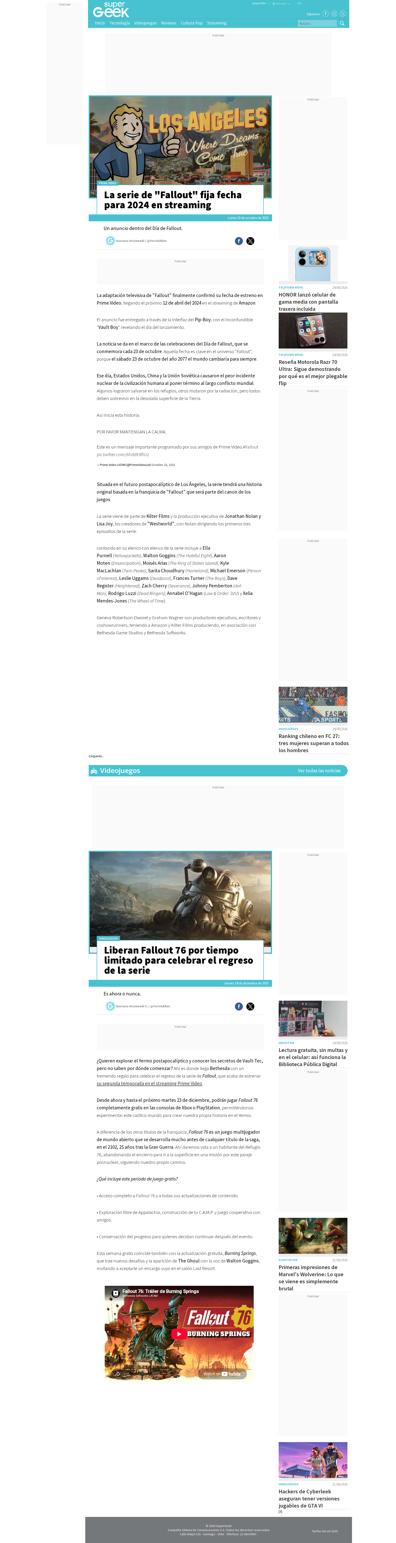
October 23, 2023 (163, 465)
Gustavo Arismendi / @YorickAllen (141, 241)
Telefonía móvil (291, 287)
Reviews (168, 23)
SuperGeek (224, 1526)
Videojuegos (145, 23)
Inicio (100, 23)
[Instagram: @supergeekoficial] (334, 14)
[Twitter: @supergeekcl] (343, 14)
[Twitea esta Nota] (250, 241)
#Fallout (250, 447)
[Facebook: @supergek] (326, 14)
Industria (286, 1043)
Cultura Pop (192, 23)
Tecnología (119, 23)
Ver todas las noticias (319, 770)
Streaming (216, 23)
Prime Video (107, 183)
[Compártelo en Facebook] (239, 241)
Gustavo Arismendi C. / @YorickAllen (143, 1006)
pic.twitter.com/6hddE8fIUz (123, 454)
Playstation (288, 1260)
